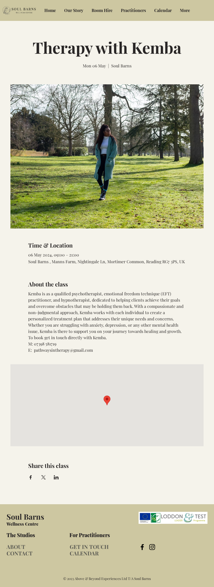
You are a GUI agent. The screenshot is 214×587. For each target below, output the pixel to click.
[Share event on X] (43, 477)
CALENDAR (84, 553)
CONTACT (20, 553)
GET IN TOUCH (89, 546)
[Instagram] (152, 547)
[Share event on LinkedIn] (56, 477)
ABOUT (16, 546)
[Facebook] (142, 547)
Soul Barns (25, 516)
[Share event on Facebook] (30, 477)
